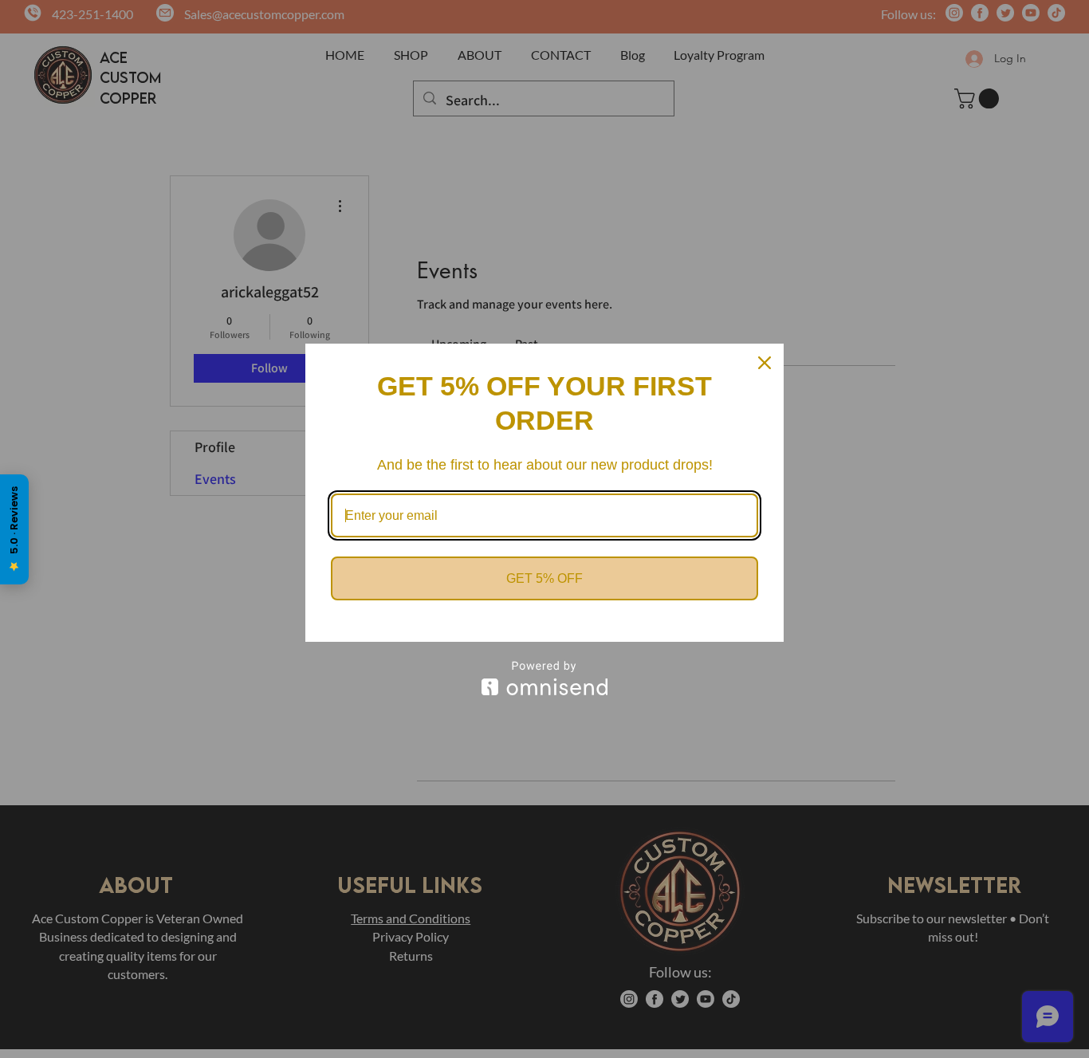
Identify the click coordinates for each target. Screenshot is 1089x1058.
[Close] (764, 363)
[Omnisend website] (544, 678)
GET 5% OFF (544, 578)
